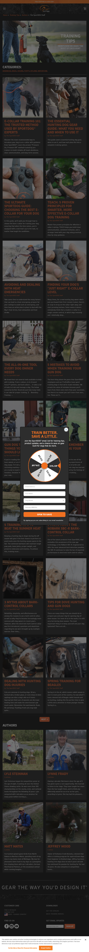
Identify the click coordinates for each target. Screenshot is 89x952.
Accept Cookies (46, 948)
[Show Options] (63, 500)
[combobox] (43, 500)
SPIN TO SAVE (44, 514)
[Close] (85, 939)
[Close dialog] (66, 429)
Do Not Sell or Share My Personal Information (22, 948)
